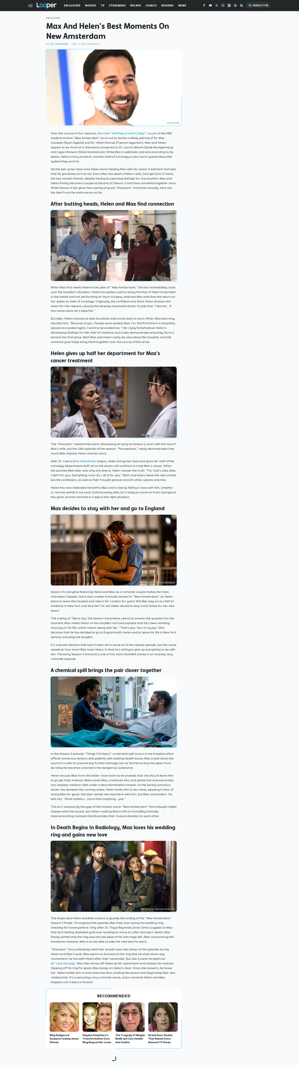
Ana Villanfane (84, 461)
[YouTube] (210, 6)
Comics (151, 5)
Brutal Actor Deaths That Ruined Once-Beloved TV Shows (160, 1038)
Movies (90, 5)
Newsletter (260, 5)
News (182, 5)
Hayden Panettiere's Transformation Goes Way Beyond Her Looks (97, 1038)
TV (103, 5)
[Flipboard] (229, 6)
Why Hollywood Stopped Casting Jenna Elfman (64, 1038)
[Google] (235, 6)
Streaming (117, 5)
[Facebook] (204, 6)
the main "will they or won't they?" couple (127, 133)
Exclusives (72, 5)
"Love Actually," (65, 963)
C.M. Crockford (58, 44)
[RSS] (241, 6)
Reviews (167, 5)
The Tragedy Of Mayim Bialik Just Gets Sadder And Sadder (130, 1038)
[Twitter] (216, 6)
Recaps (135, 5)
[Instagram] (223, 6)
